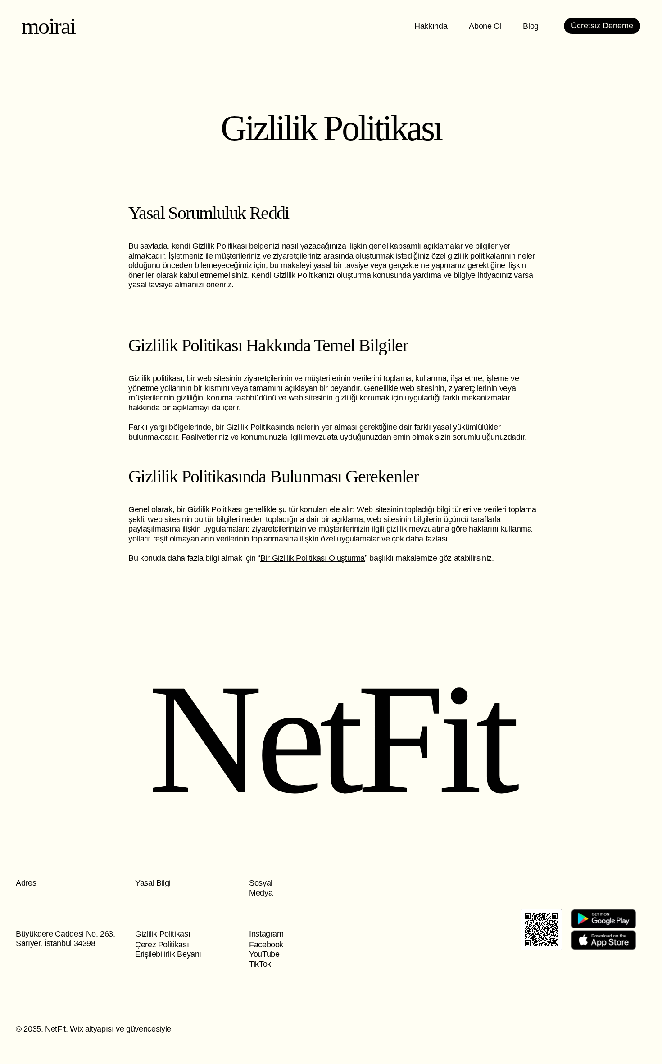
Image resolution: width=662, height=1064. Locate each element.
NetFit (331, 738)
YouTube (264, 954)
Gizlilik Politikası (162, 933)
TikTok (260, 964)
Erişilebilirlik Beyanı (168, 954)
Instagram (266, 933)
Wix (76, 1028)
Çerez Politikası (162, 944)
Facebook (266, 944)
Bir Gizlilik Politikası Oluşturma (312, 558)
